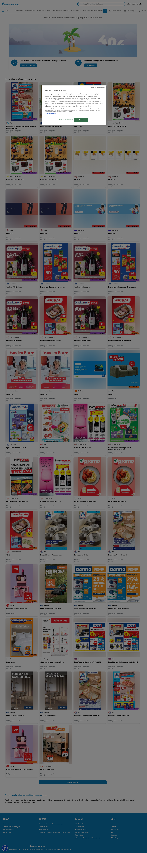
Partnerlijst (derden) (50, 113)
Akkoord (80, 120)
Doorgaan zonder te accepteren (97, 87)
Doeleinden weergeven (66, 119)
